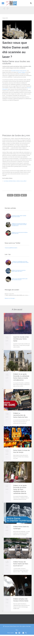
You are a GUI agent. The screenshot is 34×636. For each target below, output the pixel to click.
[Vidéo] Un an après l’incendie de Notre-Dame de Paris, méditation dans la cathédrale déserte (20, 489)
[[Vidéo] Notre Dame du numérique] (18, 513)
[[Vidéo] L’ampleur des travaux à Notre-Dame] (18, 585)
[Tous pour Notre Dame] (18, 3)
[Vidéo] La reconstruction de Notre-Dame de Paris (20, 233)
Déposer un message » (10, 298)
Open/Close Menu (3, 3)
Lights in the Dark (26, 626)
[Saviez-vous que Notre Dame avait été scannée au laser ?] (8, 279)
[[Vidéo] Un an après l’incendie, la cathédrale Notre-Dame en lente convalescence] (8, 224)
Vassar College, (21, 72)
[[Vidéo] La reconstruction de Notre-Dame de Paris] (8, 233)
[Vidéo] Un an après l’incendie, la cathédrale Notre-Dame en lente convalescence (19, 224)
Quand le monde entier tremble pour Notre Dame (19, 216)
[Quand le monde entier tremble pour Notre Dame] (8, 216)
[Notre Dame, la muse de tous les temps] (18, 437)
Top (17, 630)
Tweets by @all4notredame (11, 247)
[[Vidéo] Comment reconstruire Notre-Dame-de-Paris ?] (8, 271)
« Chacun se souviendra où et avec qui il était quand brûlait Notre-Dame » (20, 262)
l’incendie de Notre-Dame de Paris (19, 70)
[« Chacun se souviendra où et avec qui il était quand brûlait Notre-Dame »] (8, 262)
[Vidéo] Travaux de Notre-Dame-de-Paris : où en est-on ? (21, 564)
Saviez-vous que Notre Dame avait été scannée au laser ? (19, 279)
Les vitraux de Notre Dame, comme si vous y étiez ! (15, 181)
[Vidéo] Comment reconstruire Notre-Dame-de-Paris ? (19, 271)
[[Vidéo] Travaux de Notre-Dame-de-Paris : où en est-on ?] (18, 548)
